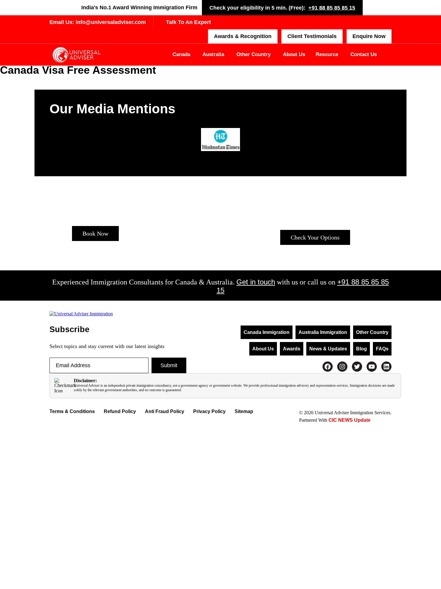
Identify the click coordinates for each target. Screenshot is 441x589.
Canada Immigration (267, 332)
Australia (213, 54)
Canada (181, 54)
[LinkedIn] (386, 366)
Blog (361, 348)
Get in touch (255, 282)
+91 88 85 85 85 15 (331, 8)
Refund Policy (120, 411)
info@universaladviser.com (110, 22)
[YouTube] (372, 366)
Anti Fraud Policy (164, 411)
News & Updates (328, 348)
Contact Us (363, 54)
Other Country (253, 54)
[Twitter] (357, 366)
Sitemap (244, 411)
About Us (294, 54)
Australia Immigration (322, 332)
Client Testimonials (312, 36)
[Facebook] (327, 366)
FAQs (382, 348)
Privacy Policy (209, 411)
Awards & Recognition (243, 36)
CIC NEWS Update (348, 420)
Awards (291, 348)
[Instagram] (342, 366)
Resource (327, 54)
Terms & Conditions (72, 411)
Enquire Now (369, 36)
